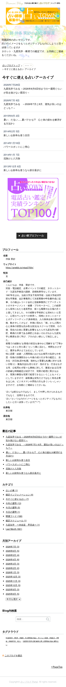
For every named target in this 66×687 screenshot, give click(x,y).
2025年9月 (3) (12, 589)
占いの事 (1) (12, 490)
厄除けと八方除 (12, 158)
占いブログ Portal (29, 681)
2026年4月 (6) (12, 559)
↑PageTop (56, 667)
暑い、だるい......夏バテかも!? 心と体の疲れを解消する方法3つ (33, 121)
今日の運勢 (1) (13, 511)
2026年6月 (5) (12, 550)
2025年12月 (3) (13, 576)
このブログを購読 (13, 655)
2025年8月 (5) (12, 593)
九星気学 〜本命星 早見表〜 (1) (23, 524)
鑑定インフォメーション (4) (19, 494)
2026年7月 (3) (12, 546)
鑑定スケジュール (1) (16, 520)
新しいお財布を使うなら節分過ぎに (22, 170)
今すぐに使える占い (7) (17, 499)
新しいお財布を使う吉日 (17, 135)
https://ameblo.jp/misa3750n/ (20, 267)
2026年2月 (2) (12, 568)
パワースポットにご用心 (17, 146)
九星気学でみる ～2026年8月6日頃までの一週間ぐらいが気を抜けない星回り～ (33, 90)
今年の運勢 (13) (13, 503)
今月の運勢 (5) (13, 507)
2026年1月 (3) (12, 572)
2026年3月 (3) (12, 563)
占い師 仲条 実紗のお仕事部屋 (28, 33)
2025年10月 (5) (13, 585)
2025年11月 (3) (13, 581)
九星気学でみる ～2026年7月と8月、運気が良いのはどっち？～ (32, 106)
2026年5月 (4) (12, 555)
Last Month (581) (14, 529)
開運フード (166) (14, 516)
